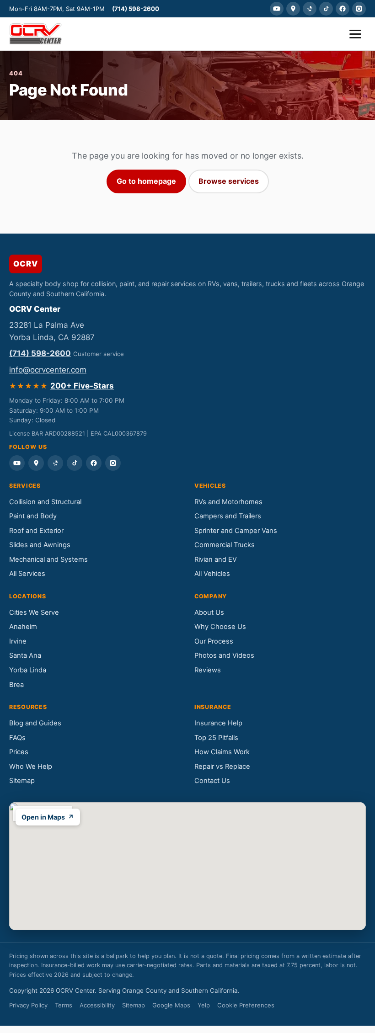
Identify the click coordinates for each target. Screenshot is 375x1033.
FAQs (17, 738)
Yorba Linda (27, 670)
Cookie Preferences (245, 1005)
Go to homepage (146, 181)
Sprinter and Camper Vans (235, 531)
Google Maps (171, 1005)
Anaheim (23, 627)
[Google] (293, 9)
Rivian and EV (215, 559)
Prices (18, 752)
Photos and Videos (224, 655)
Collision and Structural (45, 502)
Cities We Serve (34, 612)
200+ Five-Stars (82, 385)
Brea (16, 685)
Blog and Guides (35, 723)
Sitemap (22, 781)
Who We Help (30, 766)
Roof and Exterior (36, 531)
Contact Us (212, 781)
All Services (27, 574)
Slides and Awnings (39, 545)
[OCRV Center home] (35, 33)
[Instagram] (359, 9)
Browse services (228, 181)
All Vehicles (212, 574)
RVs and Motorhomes (228, 502)
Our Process (213, 641)
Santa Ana (25, 655)
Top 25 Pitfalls (216, 738)
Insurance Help (218, 723)
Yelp (204, 1005)
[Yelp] (309, 9)
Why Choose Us (220, 627)
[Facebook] (342, 9)
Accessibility (97, 1005)
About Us (209, 612)
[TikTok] (326, 9)
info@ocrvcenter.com (47, 369)
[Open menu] (355, 34)
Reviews (207, 670)
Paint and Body (33, 516)
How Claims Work (222, 752)
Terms (63, 1005)
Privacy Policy (28, 1005)
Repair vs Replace (222, 766)
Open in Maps (47, 817)
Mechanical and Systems (48, 559)
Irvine (18, 641)
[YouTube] (277, 9)
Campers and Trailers (227, 516)
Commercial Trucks (224, 545)
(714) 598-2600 (135, 8)
